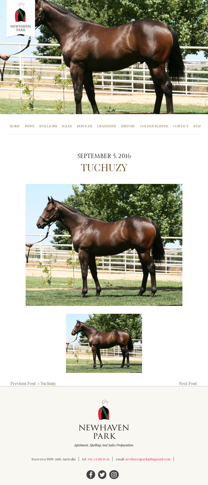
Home (15, 126)
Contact (180, 126)
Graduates (106, 126)
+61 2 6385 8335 (98, 459)
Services (84, 126)
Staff (198, 126)
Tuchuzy (48, 383)
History (128, 126)
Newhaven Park (21, 19)
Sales (67, 126)
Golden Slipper (154, 126)
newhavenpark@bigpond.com (147, 459)
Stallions (48, 126)
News (29, 126)
